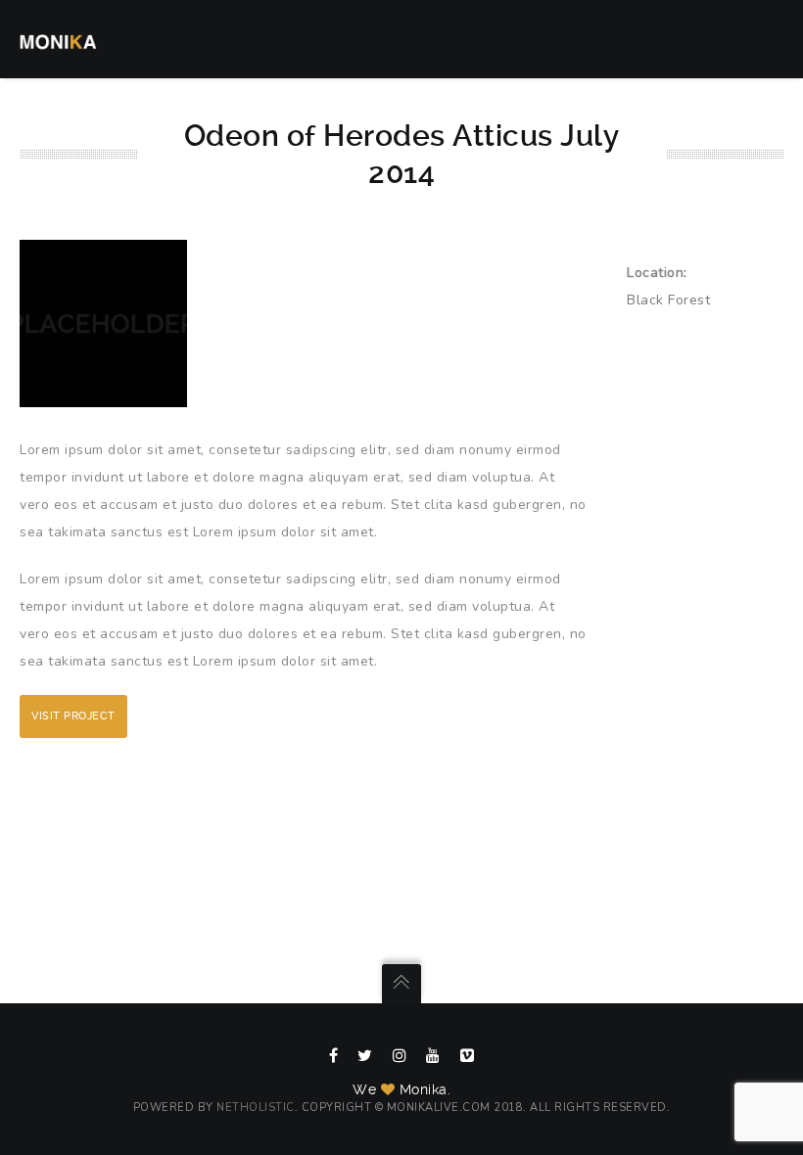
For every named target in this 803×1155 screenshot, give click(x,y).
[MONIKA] (58, 38)
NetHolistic (255, 1107)
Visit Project (73, 716)
